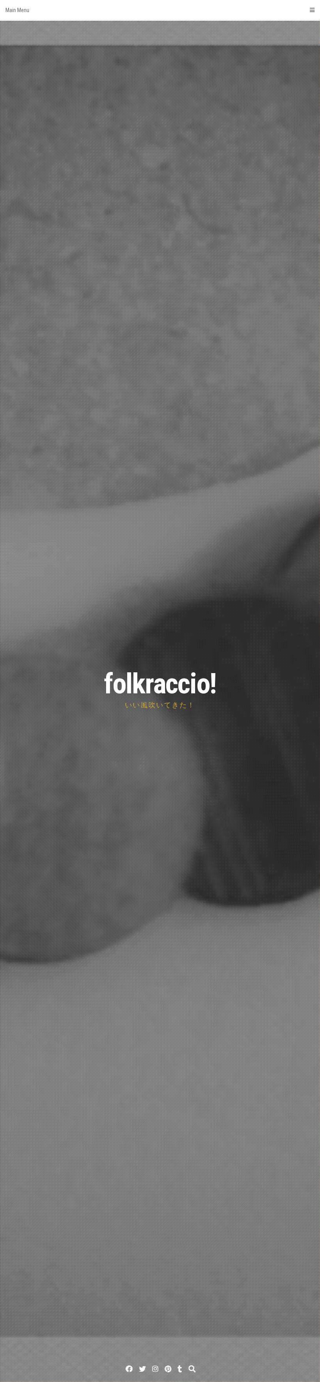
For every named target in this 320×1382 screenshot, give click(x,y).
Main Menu (17, 10)
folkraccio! (160, 683)
